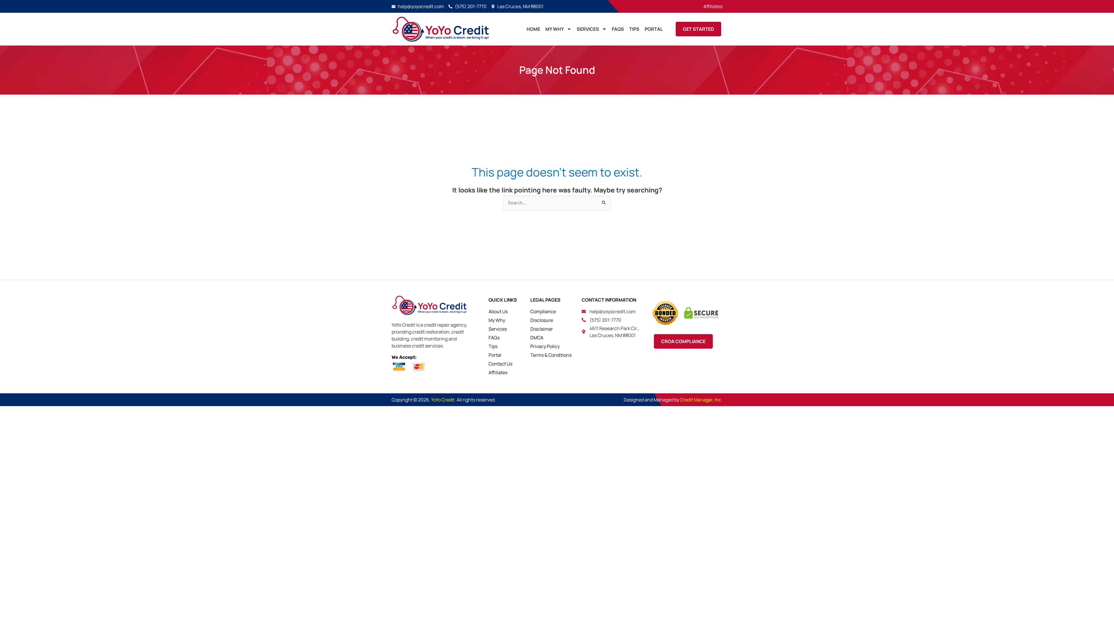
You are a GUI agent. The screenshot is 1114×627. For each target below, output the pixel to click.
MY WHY (554, 29)
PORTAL (654, 29)
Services (588, 29)
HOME (533, 29)
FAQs (618, 29)
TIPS (634, 29)
